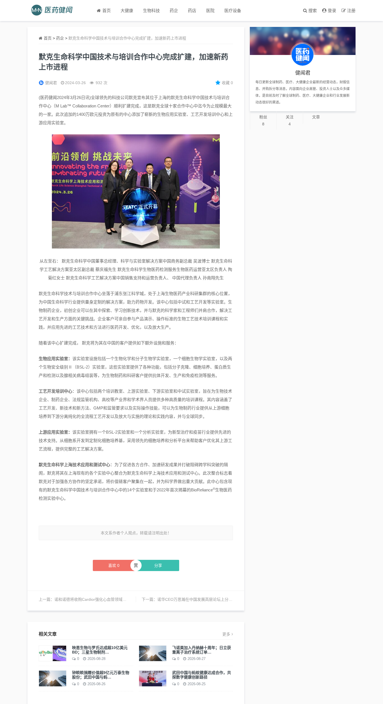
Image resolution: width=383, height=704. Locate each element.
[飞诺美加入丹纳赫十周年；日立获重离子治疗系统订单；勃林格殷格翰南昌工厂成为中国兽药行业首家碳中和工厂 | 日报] (153, 653)
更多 (226, 634)
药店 (192, 10)
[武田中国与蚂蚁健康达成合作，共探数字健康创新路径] (153, 678)
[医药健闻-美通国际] (53, 10)
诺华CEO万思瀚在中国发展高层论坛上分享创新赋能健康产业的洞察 (216, 599)
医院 (210, 10)
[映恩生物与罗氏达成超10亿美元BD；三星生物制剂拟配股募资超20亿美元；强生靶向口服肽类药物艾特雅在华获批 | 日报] (52, 653)
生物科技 (151, 10)
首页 (48, 38)
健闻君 (51, 82)
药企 (174, 10)
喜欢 (113, 565)
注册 (351, 10)
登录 (332, 10)
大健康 (127, 10)
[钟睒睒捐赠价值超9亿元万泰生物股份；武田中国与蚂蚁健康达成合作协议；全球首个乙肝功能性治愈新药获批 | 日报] (52, 678)
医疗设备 (232, 10)
